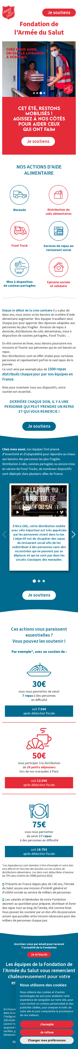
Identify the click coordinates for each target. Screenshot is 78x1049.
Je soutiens (59, 12)
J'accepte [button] (47, 1024)
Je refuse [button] (47, 1032)
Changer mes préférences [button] (47, 1040)
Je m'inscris (39, 954)
